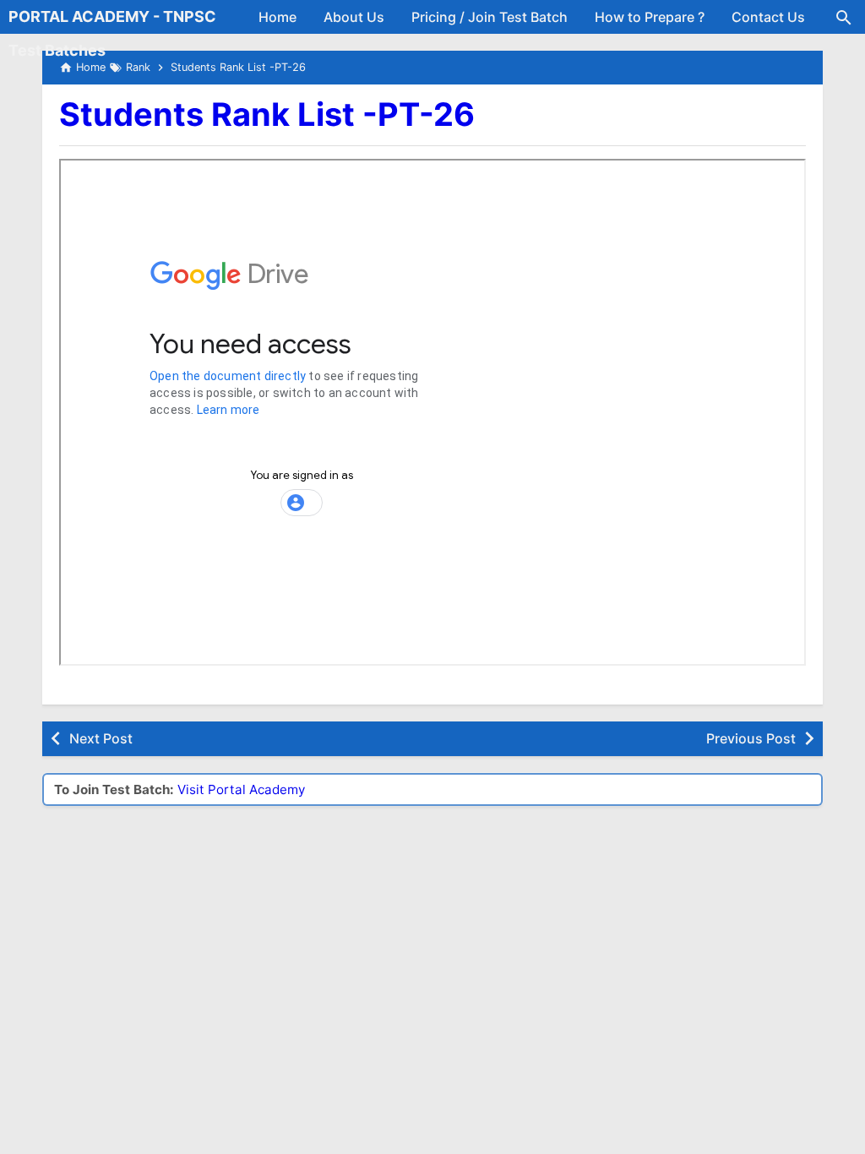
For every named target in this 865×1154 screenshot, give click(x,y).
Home (277, 16)
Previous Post (751, 738)
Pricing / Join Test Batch (489, 16)
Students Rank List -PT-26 (267, 114)
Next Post (101, 738)
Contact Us (768, 16)
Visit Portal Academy (241, 789)
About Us (354, 16)
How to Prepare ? (650, 16)
